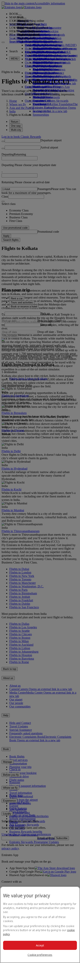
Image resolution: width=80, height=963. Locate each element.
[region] (40, 924)
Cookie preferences (40, 955)
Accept (40, 945)
